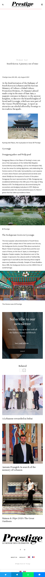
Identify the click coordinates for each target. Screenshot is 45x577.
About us (14, 557)
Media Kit (22, 557)
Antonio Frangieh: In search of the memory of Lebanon (19, 468)
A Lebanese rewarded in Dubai (17, 418)
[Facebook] (20, 549)
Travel (25, 60)
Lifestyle (20, 60)
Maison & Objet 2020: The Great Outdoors (18, 520)
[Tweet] (5, 574)
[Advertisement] (22, 32)
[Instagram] (24, 549)
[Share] (16, 574)
